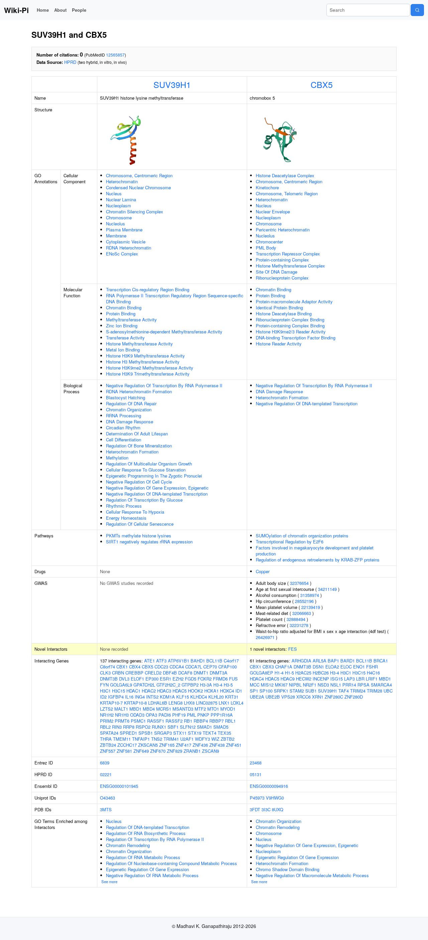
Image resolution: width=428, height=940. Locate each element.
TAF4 (343, 691)
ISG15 (336, 678)
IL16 (129, 697)
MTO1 (213, 709)
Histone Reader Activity (279, 343)
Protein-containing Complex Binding (290, 325)
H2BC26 (321, 672)
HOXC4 (227, 691)
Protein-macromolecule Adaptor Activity (294, 301)
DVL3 (124, 678)
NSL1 (335, 685)
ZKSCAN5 (148, 745)
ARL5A (319, 660)
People (79, 10)
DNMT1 (201, 672)
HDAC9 (288, 678)
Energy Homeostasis (126, 518)
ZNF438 (217, 745)
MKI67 (281, 685)
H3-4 (217, 685)
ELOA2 (332, 666)
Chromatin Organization (128, 409)
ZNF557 (107, 751)
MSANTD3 (183, 709)
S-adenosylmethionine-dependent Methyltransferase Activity (164, 331)
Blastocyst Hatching (125, 397)
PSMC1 (138, 721)
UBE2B (272, 697)
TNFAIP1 (141, 739)
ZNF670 (158, 751)
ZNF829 (174, 751)
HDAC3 (164, 691)
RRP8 (128, 727)
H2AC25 (303, 672)
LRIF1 (372, 678)
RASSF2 (174, 721)
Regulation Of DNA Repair (131, 403)
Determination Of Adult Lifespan (137, 433)
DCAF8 (185, 672)
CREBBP (134, 672)
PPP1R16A (222, 715)
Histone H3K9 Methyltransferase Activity (145, 355)
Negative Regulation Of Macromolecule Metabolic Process (312, 875)
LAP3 (349, 678)
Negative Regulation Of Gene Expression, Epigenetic (157, 488)
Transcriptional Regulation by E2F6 (289, 541)
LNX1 (224, 703)
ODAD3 (137, 715)
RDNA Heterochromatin (128, 247)
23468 (255, 762)
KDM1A (167, 697)
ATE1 (149, 660)
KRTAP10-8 (135, 703)
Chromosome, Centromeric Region (139, 175)
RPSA (363, 685)
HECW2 (303, 678)
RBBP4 (201, 721)
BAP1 (333, 660)
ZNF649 (141, 751)
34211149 (327, 589)
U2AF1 (187, 739)
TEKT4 (209, 733)
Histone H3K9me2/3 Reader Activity (291, 331)
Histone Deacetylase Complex (285, 175)
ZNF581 (124, 751)
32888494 (296, 619)
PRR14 (349, 685)
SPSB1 (145, 733)
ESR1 (165, 678)
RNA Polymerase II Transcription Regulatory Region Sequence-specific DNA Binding (174, 298)
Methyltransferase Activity (131, 319)
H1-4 (279, 672)
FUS (233, 678)
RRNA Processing (123, 415)
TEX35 (224, 733)
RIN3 (117, 727)
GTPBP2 (190, 685)
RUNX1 (159, 727)
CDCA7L (193, 666)
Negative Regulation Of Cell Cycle (139, 482)
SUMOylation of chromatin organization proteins (302, 535)
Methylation (117, 457)
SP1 (254, 691)
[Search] (417, 10)
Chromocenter (269, 241)
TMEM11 (122, 739)
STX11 (180, 733)
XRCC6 (303, 697)
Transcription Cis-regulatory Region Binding (147, 289)
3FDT (255, 809)
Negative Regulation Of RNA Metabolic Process (152, 875)
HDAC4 (257, 678)
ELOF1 (137, 678)
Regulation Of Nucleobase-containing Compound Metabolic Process (171, 863)
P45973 (257, 798)
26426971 (265, 637)
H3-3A (206, 685)
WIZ (215, 739)
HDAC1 (133, 691)
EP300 (151, 678)
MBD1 (135, 709)
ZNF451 (233, 745)
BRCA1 (380, 660)
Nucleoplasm (118, 205)
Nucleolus (115, 223)
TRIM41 (171, 739)
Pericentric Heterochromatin (283, 229)
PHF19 (179, 715)
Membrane (116, 235)
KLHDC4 (198, 697)
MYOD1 (227, 709)
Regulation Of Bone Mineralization (139, 445)
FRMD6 (220, 678)
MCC (254, 685)
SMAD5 (220, 727)
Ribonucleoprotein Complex (282, 278)
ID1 (238, 691)
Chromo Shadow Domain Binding (287, 869)
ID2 (103, 697)
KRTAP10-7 (111, 703)
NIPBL (295, 685)
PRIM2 (106, 721)
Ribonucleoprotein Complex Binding (290, 319)
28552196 (304, 601)
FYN (104, 685)
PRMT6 (122, 721)
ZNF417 (183, 745)
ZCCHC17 (127, 745)
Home (43, 10)
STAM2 (297, 691)
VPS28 (288, 697)
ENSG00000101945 (119, 786)
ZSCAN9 (210, 751)
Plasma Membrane (124, 229)
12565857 (115, 55)
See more (109, 881)
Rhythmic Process (124, 506)
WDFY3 (202, 739)
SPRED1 (128, 733)
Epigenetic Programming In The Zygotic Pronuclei (154, 476)
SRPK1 (281, 691)
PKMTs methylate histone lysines (138, 535)
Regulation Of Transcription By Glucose (144, 500)
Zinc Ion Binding (121, 325)
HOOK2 (195, 691)
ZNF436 (200, 745)
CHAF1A (283, 666)
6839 (104, 762)
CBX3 (268, 666)
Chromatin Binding (123, 307)
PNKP (203, 715)
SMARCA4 (381, 685)
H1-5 (289, 672)
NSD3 (323, 685)
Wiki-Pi (16, 10)
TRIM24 (357, 691)
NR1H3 (122, 715)
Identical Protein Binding (279, 307)
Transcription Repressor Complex (288, 253)
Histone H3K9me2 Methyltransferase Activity (149, 367)
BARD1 (347, 660)
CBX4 (134, 666)
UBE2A (257, 697)
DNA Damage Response (129, 421)
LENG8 (176, 703)
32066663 (301, 613)
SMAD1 (204, 727)
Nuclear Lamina (121, 199)
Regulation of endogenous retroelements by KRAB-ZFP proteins (318, 559)
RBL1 (230, 721)
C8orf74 (107, 666)
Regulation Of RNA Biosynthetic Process (146, 833)
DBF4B (170, 672)
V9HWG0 (275, 798)
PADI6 (164, 715)
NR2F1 (309, 685)
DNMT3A (218, 672)
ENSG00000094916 (269, 786)
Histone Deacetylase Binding (284, 313)
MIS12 (267, 685)
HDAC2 (149, 691)
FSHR (372, 666)
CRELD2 (153, 672)
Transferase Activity (125, 337)
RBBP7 (216, 721)
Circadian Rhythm (123, 427)
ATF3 (161, 660)
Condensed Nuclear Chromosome (138, 187)
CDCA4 (177, 666)
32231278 (299, 625)
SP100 (266, 691)
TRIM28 (374, 691)
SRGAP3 (163, 733)
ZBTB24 (108, 745)
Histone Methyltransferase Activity (139, 343)
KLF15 (182, 697)
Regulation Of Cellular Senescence (140, 524)
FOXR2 (205, 678)
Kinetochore (267, 187)
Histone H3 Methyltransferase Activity (143, 361)
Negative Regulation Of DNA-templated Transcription (157, 494)
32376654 (299, 583)
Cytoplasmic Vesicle (125, 241)
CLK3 (105, 672)
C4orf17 (231, 660)
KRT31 (231, 697)
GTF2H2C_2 (168, 685)
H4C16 (373, 672)
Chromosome (119, 217)
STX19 (194, 733)
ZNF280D (353, 697)
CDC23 (161, 666)
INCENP (321, 678)
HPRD (70, 62)
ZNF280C (334, 697)
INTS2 (152, 697)
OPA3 (151, 715)
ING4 (140, 697)
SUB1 (311, 691)
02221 (106, 774)
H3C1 (105, 691)
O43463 (107, 798)
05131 (255, 774)
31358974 (309, 595)
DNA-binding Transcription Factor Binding (295, 337)
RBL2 (105, 727)
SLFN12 (188, 727)
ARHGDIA (301, 660)
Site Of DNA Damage (276, 272)
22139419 (310, 607)
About (60, 10)
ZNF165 (167, 745)
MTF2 (200, 709)
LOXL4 (237, 703)
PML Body (266, 247)
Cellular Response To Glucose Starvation (146, 469)
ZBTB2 (227, 739)
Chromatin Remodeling (128, 845)
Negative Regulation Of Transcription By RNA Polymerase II (164, 385)
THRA (106, 739)
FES (292, 649)
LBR (360, 678)
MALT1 (121, 709)
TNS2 (156, 739)
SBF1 (173, 727)
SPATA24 (109, 733)
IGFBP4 (116, 697)
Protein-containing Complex (282, 259)
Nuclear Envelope (273, 211)
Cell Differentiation (123, 439)
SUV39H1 (172, 84)
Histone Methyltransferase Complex (290, 266)
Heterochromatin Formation (132, 451)
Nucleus (114, 193)
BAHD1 (198, 660)
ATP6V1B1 (178, 660)
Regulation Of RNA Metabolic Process (143, 857)
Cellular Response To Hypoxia (135, 512)
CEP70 (210, 666)
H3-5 (228, 685)
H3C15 (118, 691)
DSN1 (318, 666)
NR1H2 (107, 715)
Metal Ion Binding (123, 349)
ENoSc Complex (122, 253)
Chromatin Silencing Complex (134, 211)
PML (191, 715)
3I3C (266, 809)
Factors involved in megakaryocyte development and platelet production (314, 550)
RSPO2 (143, 727)
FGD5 (190, 678)
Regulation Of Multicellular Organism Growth (149, 463)
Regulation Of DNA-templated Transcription (147, 827)
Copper (263, 571)
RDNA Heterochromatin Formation (139, 391)
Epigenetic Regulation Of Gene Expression (147, 869)
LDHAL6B (157, 703)
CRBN (118, 672)
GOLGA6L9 (121, 685)
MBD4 (149, 709)
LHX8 (189, 703)
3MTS (106, 809)
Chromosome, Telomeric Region (287, 193)
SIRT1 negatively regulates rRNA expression (149, 541)
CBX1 (122, 666)
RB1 (188, 721)
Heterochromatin (122, 181)
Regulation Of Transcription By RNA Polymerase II (155, 839)
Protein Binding (120, 313)
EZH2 (178, 678)
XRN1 (317, 697)
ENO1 (359, 666)
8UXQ (277, 809)
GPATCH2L (144, 685)
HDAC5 (180, 691)
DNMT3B (109, 678)
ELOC (346, 666)
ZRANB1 (192, 751)
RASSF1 (155, 721)
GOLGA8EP (261, 672)
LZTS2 (106, 709)
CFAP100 (227, 666)
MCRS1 (163, 709)
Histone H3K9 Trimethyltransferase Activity (148, 374)
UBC (388, 691)
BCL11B (214, 660)
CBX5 (322, 84)
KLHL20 (216, 697)
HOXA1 (211, 691)
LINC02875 (206, 703)
